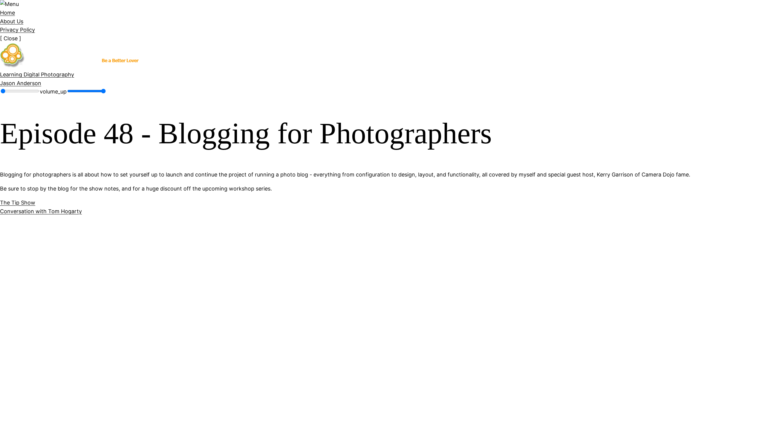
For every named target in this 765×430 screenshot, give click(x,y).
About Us (11, 21)
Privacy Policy (17, 30)
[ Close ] (10, 38)
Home (7, 13)
